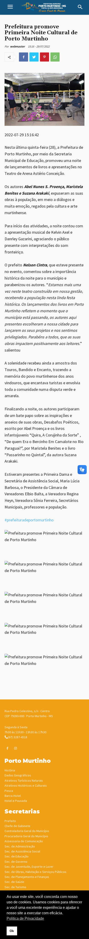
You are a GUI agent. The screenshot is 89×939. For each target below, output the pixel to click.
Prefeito (10, 821)
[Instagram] (15, 748)
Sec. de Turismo (15, 887)
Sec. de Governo (16, 862)
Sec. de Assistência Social (22, 851)
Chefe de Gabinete (17, 826)
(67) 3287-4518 (17, 737)
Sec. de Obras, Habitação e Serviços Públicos (35, 872)
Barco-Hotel (13, 796)
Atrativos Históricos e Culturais (26, 785)
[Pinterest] (44, 57)
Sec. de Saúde (14, 882)
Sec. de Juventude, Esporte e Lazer (29, 867)
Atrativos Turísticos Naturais (24, 780)
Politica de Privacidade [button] (25, 918)
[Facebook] (23, 57)
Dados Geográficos (18, 775)
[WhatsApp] (55, 57)
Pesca (9, 791)
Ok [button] (12, 931)
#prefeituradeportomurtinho (29, 520)
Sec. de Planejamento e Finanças (27, 877)
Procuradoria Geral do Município (26, 836)
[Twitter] (34, 57)
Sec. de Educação (17, 856)
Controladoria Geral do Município (27, 831)
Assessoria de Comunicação (24, 841)
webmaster (17, 46)
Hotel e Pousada (16, 801)
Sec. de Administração (20, 846)
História (10, 770)
